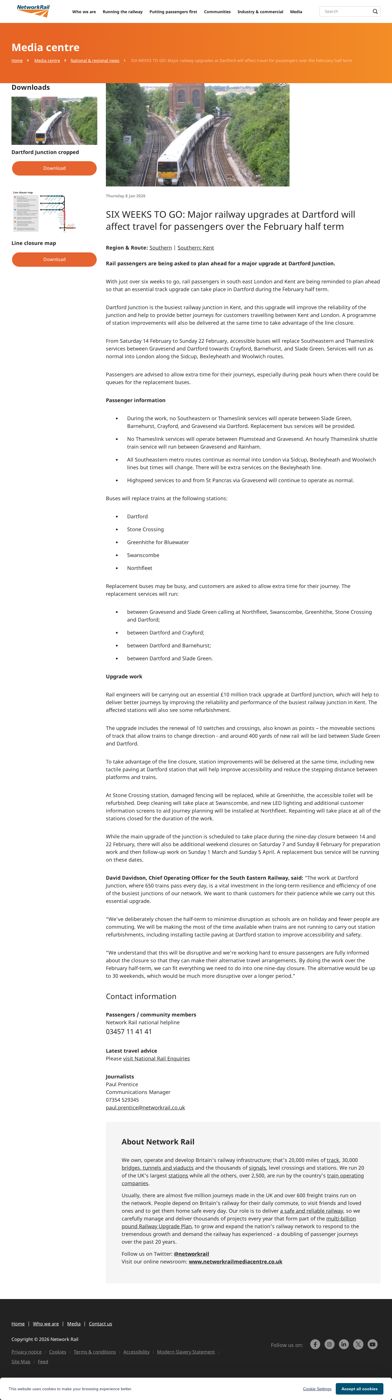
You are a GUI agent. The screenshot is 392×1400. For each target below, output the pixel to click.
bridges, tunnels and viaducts (158, 1167)
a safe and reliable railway (311, 1210)
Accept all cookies (359, 1389)
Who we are (84, 11)
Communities (217, 11)
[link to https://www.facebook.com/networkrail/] (316, 1347)
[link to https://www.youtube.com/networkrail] (373, 1347)
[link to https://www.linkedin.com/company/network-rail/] (344, 1347)
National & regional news (95, 60)
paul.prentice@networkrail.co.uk (145, 1107)
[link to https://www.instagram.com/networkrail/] (330, 1347)
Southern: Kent (196, 247)
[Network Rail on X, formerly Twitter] (359, 1347)
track (333, 1159)
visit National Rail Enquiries (156, 1058)
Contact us (100, 1324)
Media (296, 11)
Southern (161, 247)
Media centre (47, 60)
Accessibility (136, 1352)
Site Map (20, 1361)
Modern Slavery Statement (186, 1352)
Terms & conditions (95, 1352)
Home (17, 60)
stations (178, 1175)
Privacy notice (26, 1352)
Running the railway (123, 11)
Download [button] (54, 168)
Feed (43, 1361)
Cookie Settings (317, 1389)
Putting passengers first (173, 11)
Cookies (57, 1352)
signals (257, 1167)
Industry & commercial (260, 11)
